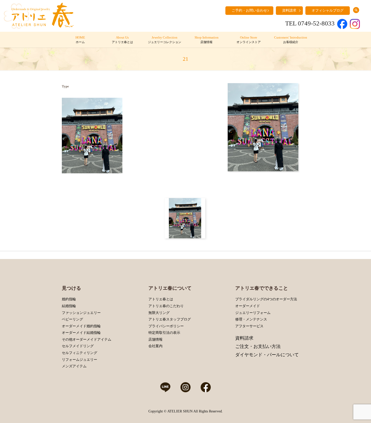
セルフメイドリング (78, 346)
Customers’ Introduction (290, 40)
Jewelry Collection (164, 40)
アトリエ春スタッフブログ (169, 319)
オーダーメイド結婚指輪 (81, 333)
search (356, 10)
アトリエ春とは (160, 299)
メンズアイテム (74, 366)
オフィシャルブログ (327, 10)
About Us (122, 40)
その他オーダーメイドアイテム (86, 339)
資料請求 (289, 10)
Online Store (248, 40)
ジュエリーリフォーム (253, 313)
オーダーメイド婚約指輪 (81, 326)
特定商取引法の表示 (164, 333)
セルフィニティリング (79, 353)
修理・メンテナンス (251, 319)
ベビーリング (72, 319)
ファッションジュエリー (81, 313)
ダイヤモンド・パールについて (267, 354)
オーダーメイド (247, 306)
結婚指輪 (69, 306)
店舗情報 (155, 339)
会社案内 (155, 346)
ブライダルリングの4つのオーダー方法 (266, 299)
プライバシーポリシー (166, 326)
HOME (80, 40)
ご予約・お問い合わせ (249, 10)
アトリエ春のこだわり (166, 306)
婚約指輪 (69, 299)
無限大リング (159, 313)
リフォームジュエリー (79, 360)
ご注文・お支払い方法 (258, 346)
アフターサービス (249, 326)
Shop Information (207, 40)
